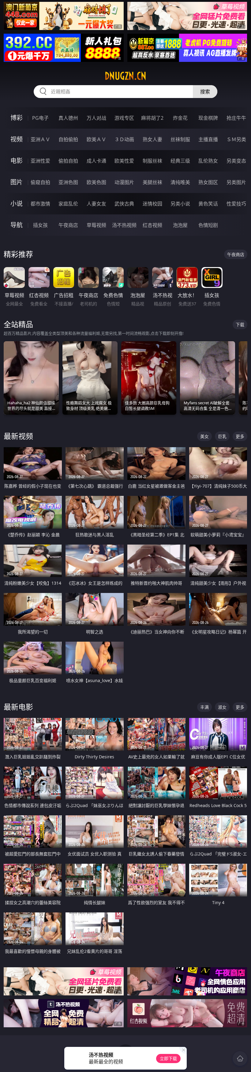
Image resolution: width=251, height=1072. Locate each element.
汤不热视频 (124, 225)
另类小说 (180, 203)
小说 (16, 203)
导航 (16, 225)
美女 (204, 436)
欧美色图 (96, 182)
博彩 (16, 118)
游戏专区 (124, 118)
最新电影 (18, 707)
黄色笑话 (208, 203)
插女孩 (40, 225)
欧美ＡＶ (96, 139)
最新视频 (18, 436)
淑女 (222, 707)
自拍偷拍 (68, 139)
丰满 (204, 707)
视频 (16, 139)
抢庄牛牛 (236, 118)
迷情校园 (152, 203)
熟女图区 (208, 182)
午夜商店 (68, 225)
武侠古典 (124, 203)
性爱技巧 (236, 203)
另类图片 (236, 182)
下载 (240, 324)
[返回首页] (240, 1058)
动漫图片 (124, 182)
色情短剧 (208, 225)
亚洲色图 (68, 182)
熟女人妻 (152, 139)
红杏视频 (152, 225)
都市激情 (40, 203)
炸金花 (180, 118)
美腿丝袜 (152, 182)
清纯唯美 (180, 182)
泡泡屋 (180, 225)
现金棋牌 (208, 118)
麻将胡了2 (152, 118)
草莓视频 (96, 225)
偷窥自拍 (40, 182)
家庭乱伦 (68, 203)
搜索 (205, 91)
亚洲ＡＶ (40, 139)
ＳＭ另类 (236, 139)
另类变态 (236, 160)
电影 (16, 161)
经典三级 (180, 160)
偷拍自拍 (68, 160)
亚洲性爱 (40, 160)
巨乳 (222, 436)
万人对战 (96, 118)
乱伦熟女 (208, 160)
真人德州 (68, 118)
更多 (240, 436)
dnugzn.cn (125, 76)
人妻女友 (96, 203)
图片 (16, 182)
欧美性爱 (124, 160)
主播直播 (208, 139)
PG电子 (40, 118)
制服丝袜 (152, 160)
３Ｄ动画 (124, 139)
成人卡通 (96, 160)
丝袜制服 (180, 139)
